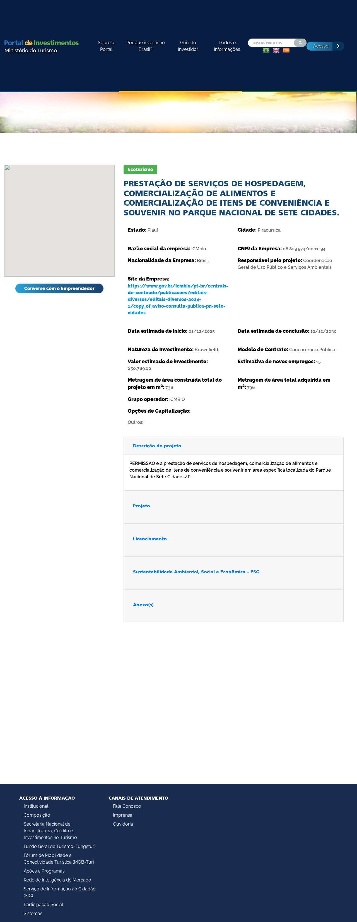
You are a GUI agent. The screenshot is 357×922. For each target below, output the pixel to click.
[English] (276, 50)
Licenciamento (150, 538)
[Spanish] (286, 50)
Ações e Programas (44, 871)
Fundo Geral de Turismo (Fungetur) (59, 846)
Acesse (320, 46)
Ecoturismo (140, 169)
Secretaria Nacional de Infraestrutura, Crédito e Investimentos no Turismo (50, 830)
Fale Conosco (127, 806)
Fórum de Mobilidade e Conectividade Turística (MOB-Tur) (59, 859)
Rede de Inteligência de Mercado (57, 880)
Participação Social (43, 904)
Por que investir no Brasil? (145, 46)
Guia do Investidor (188, 46)
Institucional (36, 806)
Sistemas (33, 913)
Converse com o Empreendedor (59, 288)
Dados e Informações (227, 46)
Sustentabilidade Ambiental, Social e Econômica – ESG (196, 571)
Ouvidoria (123, 824)
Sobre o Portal (106, 46)
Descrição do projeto (157, 445)
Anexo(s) (143, 604)
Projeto (141, 505)
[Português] (266, 50)
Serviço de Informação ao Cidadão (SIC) (60, 892)
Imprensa (122, 815)
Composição (37, 815)
